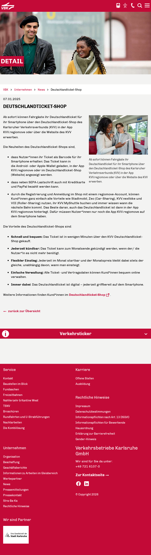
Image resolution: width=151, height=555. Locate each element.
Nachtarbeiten (12, 422)
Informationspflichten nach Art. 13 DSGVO (102, 417)
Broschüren (11, 411)
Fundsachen (11, 389)
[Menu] (148, 6)
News (41, 89)
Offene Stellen (85, 378)
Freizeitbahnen (12, 395)
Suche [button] (140, 5)
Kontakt (132, 5)
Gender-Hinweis (86, 439)
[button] (75, 334)
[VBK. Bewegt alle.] (8, 6)
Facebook (78, 483)
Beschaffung (11, 462)
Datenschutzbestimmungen (93, 411)
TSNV (6, 406)
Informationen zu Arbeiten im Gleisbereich (30, 473)
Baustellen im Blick (15, 384)
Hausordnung (84, 428)
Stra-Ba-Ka (10, 500)
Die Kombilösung (14, 428)
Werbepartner (12, 478)
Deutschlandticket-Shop (87, 295)
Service (9, 370)
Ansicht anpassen (125, 5)
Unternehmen (23, 89)
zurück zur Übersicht (23, 311)
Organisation (11, 456)
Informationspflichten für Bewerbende (100, 422)
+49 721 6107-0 (88, 466)
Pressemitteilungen (16, 489)
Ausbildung (83, 384)
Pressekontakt (12, 495)
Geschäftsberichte (15, 467)
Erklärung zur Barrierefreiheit (95, 433)
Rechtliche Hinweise (92, 397)
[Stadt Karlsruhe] (20, 536)
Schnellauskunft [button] (118, 5)
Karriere (83, 370)
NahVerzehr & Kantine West (20, 400)
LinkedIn (86, 483)
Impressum (83, 406)
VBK (5, 89)
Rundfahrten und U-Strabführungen (26, 417)
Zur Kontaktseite (90, 475)
